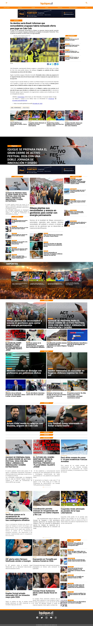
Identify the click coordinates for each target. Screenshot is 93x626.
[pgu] (63, 586)
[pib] (63, 594)
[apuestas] (8, 250)
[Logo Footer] (46, 615)
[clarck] (8, 236)
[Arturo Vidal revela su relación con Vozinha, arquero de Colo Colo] (67, 202)
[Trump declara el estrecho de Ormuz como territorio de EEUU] (63, 561)
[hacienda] (63, 544)
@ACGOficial (20, 97)
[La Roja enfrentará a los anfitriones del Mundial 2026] (62, 52)
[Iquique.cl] (6, 3)
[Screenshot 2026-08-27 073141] (67, 181)
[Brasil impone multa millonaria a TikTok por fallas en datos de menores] (67, 223)
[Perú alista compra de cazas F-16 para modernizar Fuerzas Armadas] (67, 191)
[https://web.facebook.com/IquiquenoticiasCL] (37, 618)
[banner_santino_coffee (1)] (46, 17)
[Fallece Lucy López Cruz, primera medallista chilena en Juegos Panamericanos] (8, 257)
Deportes (15, 272)
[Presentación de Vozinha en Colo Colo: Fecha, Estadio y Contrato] (62, 58)
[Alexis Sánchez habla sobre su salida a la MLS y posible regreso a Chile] (63, 552)
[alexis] (62, 40)
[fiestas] (63, 569)
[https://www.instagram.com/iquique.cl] (46, 618)
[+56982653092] (56, 618)
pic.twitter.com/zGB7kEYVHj (19, 100)
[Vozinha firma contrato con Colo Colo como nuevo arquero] (8, 229)
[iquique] (46, 6)
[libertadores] (63, 603)
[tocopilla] (63, 578)
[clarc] (8, 222)
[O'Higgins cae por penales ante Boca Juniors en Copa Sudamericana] (8, 243)
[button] (16, 108)
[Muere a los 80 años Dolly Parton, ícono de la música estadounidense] (67, 213)
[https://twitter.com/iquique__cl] (42, 618)
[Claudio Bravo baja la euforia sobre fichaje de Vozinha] (62, 46)
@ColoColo (51, 98)
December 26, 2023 (37, 103)
